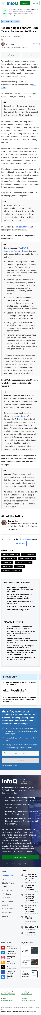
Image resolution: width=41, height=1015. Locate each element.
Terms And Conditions (19, 1011)
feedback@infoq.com (8, 994)
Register (25, 3)
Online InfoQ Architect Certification (29, 887)
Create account (7, 875)
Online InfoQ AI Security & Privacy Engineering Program (31, 877)
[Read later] (31, 55)
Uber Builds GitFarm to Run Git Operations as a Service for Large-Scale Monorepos (22, 640)
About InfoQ (6, 898)
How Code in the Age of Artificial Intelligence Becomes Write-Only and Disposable (21, 589)
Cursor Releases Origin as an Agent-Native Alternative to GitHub (20, 646)
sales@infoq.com (27, 994)
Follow (35, 44)
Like (12, 55)
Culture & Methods (10, 21)
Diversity (19, 566)
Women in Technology (11, 570)
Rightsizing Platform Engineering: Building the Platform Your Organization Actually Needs (19, 596)
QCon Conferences (8, 883)
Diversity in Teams (24, 562)
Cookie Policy (31, 1011)
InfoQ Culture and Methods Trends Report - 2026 (20, 602)
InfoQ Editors (6, 894)
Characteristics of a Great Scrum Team (21, 606)
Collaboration (28, 554)
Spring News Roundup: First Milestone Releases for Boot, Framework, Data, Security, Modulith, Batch (21, 652)
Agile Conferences (27, 558)
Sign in (35, 3)
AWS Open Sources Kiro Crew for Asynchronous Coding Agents (19, 628)
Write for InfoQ (7, 890)
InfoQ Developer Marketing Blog (7, 910)
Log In (4, 879)
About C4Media (7, 901)
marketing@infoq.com (28, 1000)
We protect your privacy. (9, 765)
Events (4, 887)
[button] (20, 760)
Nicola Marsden (24, 227)
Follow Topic (21, 544)
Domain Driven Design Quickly (18, 610)
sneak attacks (20, 416)
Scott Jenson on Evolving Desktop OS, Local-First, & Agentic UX (21, 658)
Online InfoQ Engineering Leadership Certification (29, 897)
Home (4, 872)
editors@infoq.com (7, 1000)
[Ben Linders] (3, 44)
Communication (9, 558)
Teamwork (7, 562)
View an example (20, 723)
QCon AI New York (31, 927)
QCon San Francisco (28, 918)
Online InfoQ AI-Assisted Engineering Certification (31, 908)
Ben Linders (10, 44)
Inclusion (7, 566)
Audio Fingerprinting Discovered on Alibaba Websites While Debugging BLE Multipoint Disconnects (19, 699)
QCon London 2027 (32, 933)
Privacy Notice (6, 1011)
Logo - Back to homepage (12, 3)
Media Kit (5, 905)
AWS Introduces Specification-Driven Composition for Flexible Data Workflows (21, 633)
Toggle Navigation (3, 3)
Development (10, 677)
